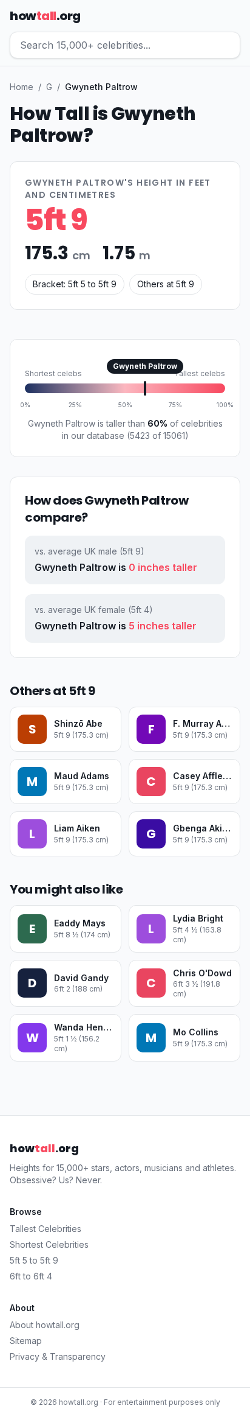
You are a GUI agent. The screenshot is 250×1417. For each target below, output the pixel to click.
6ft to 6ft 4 (31, 1276)
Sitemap (26, 1340)
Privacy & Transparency (58, 1356)
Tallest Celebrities (45, 1228)
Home (21, 87)
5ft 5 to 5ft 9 (34, 1260)
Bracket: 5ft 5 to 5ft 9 (75, 284)
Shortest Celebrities (49, 1244)
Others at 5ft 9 (165, 284)
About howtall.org (44, 1325)
